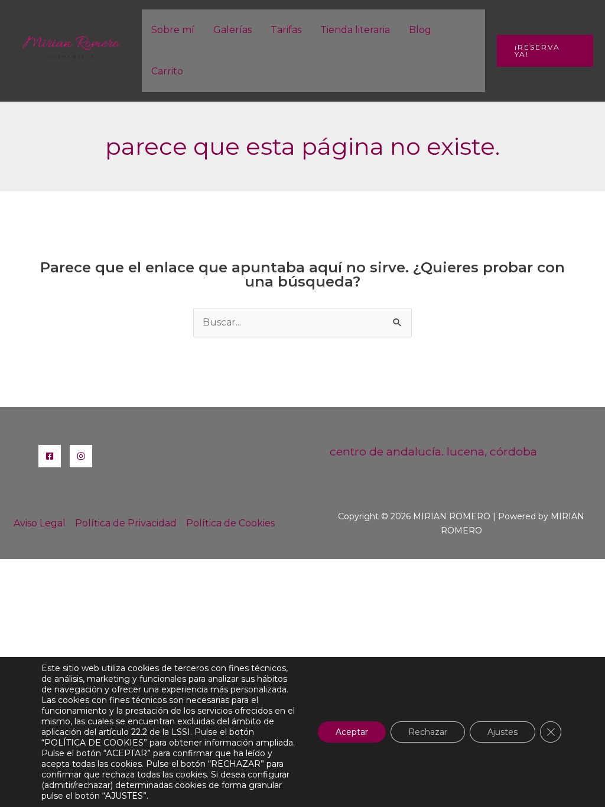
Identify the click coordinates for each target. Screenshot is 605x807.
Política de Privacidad (126, 523)
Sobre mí (172, 29)
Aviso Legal (40, 523)
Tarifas (286, 29)
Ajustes (502, 732)
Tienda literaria (355, 29)
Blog (420, 29)
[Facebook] (49, 456)
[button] (545, 51)
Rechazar (427, 732)
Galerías (232, 29)
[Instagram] (81, 456)
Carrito (167, 71)
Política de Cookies (230, 523)
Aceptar (352, 732)
